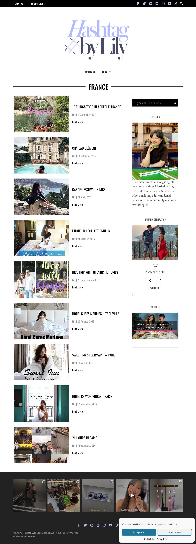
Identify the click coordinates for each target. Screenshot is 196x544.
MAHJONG (90, 71)
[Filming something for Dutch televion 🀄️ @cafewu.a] (63, 495)
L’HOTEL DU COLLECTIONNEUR (91, 230)
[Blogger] (157, 3)
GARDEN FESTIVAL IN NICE (88, 189)
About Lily (37, 3)
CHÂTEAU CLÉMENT (84, 148)
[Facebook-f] (138, 3)
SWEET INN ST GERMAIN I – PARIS (93, 354)
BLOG (105, 71)
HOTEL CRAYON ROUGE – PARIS (92, 396)
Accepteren (139, 532)
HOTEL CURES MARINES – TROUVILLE (95, 313)
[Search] (174, 103)
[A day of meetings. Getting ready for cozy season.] (29, 495)
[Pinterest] (150, 3)
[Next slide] (160, 280)
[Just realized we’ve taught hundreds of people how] (132, 495)
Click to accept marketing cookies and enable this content (155, 326)
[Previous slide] (150, 280)
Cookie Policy (149, 539)
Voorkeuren (175, 532)
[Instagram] (163, 3)
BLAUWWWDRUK (72, 533)
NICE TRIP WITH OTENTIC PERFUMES (95, 272)
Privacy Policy (162, 539)
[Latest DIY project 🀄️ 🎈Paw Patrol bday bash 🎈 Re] (166, 495)
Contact (20, 3)
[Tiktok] (176, 3)
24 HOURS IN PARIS (84, 437)
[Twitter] (144, 3)
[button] (181, 3)
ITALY (155, 265)
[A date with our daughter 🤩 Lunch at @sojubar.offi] (98, 495)
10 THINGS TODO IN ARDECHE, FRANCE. (97, 106)
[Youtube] (169, 3)
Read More (77, 121)
